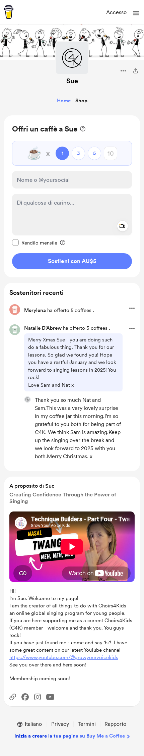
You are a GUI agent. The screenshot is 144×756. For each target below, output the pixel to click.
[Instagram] (37, 697)
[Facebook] (25, 697)
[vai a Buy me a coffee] (8, 12)
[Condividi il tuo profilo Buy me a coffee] (136, 70)
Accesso (116, 12)
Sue (72, 81)
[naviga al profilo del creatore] (72, 58)
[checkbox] (34, 242)
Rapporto (115, 724)
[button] (136, 13)
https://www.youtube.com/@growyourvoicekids (63, 657)
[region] (72, 196)
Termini (87, 724)
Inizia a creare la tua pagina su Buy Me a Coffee (69, 736)
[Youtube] (50, 697)
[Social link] (12, 697)
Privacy (60, 724)
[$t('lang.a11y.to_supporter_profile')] (27, 399)
